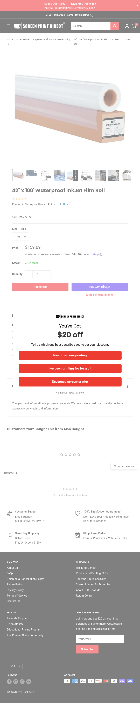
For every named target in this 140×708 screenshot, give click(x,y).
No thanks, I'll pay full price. (70, 392)
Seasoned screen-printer (70, 382)
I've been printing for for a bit (70, 368)
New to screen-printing (70, 355)
